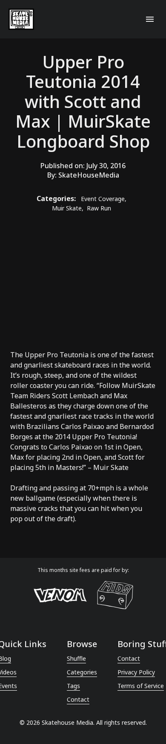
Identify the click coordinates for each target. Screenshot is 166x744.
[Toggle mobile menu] (149, 19)
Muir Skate (111, 467)
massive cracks (34, 508)
